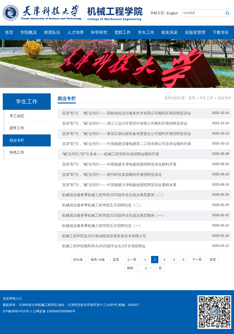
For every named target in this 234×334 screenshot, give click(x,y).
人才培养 (75, 32)
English (172, 13)
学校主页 (157, 13)
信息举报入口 (12, 298)
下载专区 (221, 32)
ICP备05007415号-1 (17, 311)
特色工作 (17, 152)
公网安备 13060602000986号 (54, 311)
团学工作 (17, 128)
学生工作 (146, 32)
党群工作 (122, 32)
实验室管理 (195, 32)
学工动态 (17, 116)
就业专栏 (17, 140)
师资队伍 (52, 32)
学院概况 (28, 32)
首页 (9, 32)
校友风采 (169, 32)
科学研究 (99, 32)
